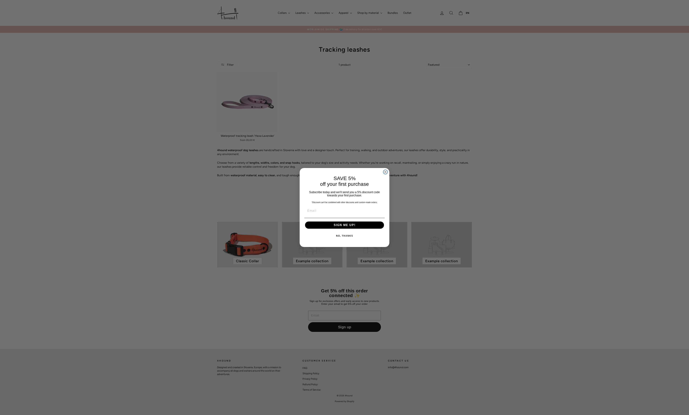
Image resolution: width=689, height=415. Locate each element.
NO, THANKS (344, 236)
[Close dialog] (385, 172)
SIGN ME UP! (344, 225)
